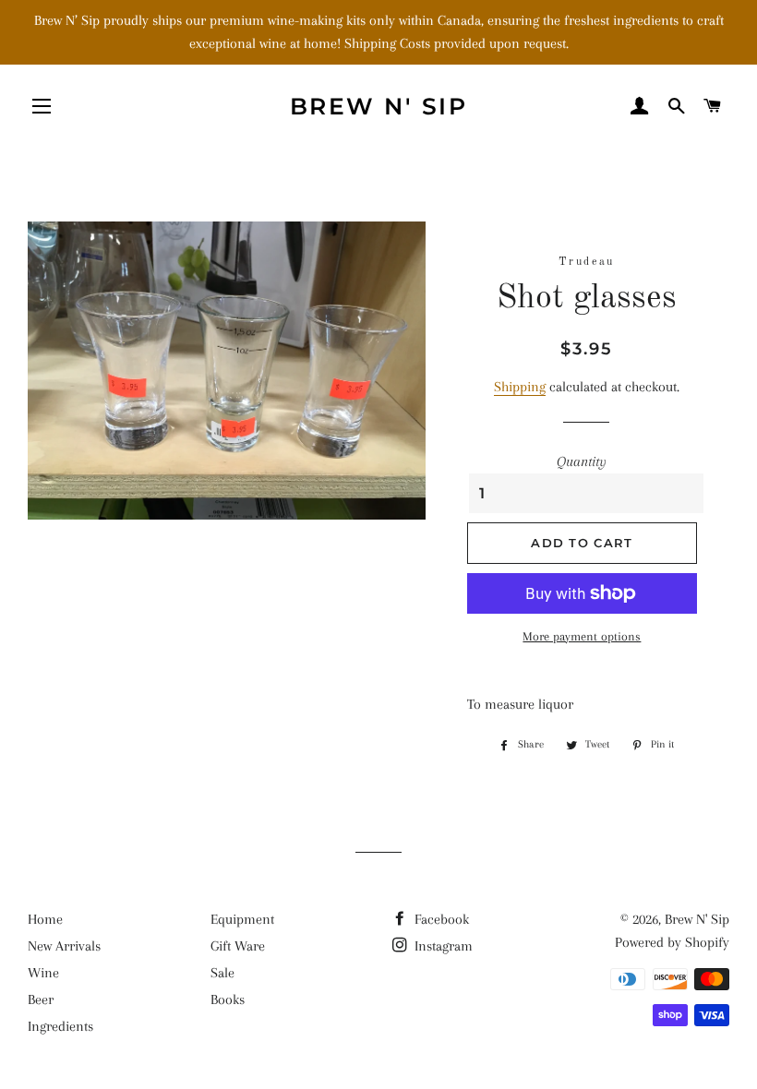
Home (45, 919)
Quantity (582, 461)
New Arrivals (64, 946)
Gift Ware (237, 946)
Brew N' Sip (379, 106)
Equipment (242, 919)
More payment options (582, 636)
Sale (222, 972)
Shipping (520, 386)
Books (227, 999)
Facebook (440, 919)
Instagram (442, 946)
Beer (41, 999)
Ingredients (60, 1026)
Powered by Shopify (672, 942)
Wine (43, 972)
